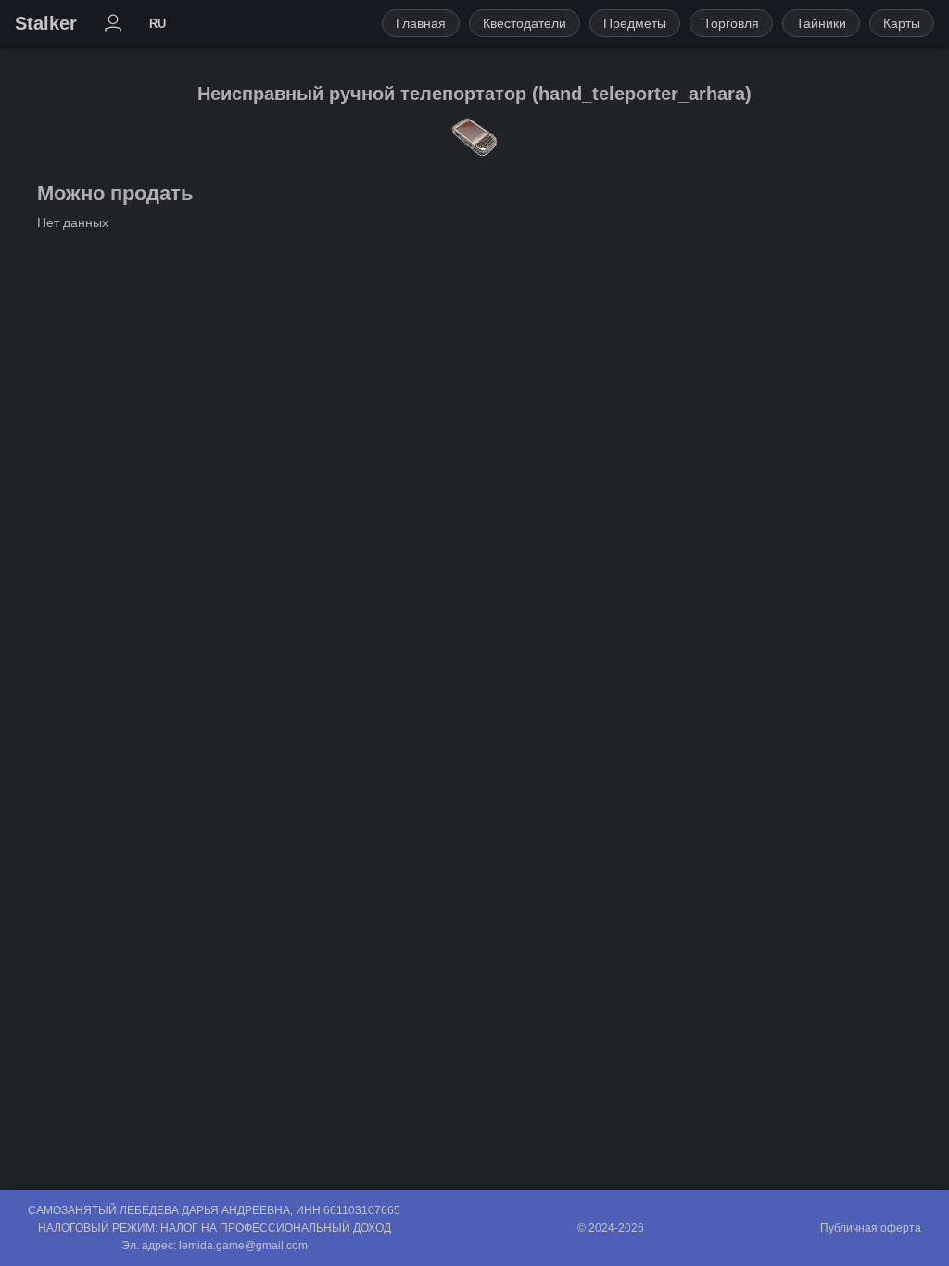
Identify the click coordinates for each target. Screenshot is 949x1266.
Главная (421, 23)
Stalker (46, 23)
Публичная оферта (870, 1228)
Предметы (634, 23)
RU (157, 24)
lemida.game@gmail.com (243, 1245)
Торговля (731, 23)
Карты (901, 23)
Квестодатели (524, 23)
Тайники (821, 23)
